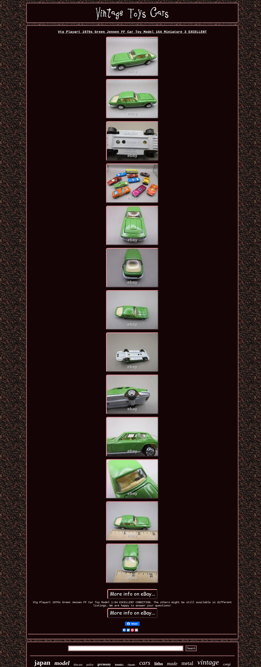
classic (131, 664)
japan (42, 662)
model (62, 663)
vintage (208, 662)
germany (104, 664)
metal (187, 663)
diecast (78, 664)
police (89, 664)
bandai (119, 665)
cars (144, 662)
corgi (227, 664)
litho (158, 663)
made (172, 663)
